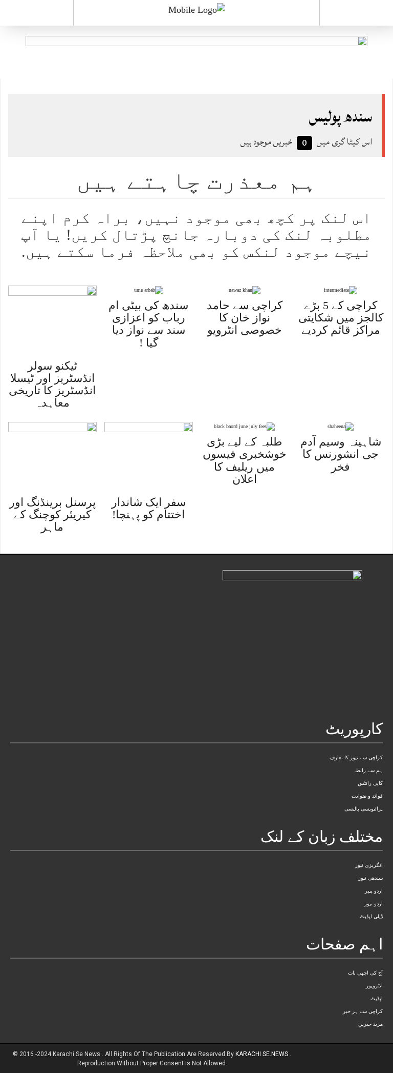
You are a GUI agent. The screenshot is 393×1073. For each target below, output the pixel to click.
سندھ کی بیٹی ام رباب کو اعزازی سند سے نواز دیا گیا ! (148, 324)
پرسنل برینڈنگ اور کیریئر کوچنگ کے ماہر (52, 514)
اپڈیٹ (376, 998)
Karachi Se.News (262, 1054)
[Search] (356, 15)
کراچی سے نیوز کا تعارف (356, 757)
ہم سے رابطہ (368, 770)
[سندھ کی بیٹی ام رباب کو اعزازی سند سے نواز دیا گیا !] (148, 289)
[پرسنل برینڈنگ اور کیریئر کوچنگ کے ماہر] (52, 456)
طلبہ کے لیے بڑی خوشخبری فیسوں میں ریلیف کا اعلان (245, 460)
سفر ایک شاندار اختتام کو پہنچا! (149, 508)
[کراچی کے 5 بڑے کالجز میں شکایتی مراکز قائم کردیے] (340, 289)
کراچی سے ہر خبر (363, 1011)
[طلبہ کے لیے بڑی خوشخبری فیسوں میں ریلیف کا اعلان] (244, 426)
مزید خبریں (370, 1024)
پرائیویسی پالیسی (363, 809)
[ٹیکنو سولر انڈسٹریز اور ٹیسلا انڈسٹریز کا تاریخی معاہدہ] (52, 319)
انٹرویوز (374, 985)
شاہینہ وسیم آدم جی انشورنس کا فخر (340, 454)
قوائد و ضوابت (367, 796)
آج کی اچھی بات (365, 973)
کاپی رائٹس (370, 783)
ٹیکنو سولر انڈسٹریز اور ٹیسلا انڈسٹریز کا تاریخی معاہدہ (52, 384)
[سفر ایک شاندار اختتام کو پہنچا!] (148, 456)
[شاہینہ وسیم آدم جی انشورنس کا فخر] (341, 426)
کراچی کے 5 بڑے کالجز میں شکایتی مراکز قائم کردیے (340, 317)
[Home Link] (196, 9)
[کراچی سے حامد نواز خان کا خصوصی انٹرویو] (244, 289)
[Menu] (36, 13)
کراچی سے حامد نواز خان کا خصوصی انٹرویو (244, 317)
